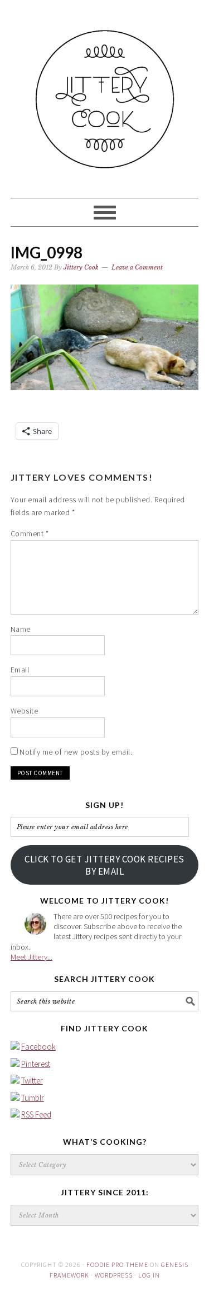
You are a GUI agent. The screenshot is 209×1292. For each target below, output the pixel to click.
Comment (30, 533)
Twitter (32, 1080)
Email (20, 670)
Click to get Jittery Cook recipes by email (104, 865)
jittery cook (105, 94)
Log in (149, 1275)
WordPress (114, 1275)
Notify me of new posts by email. (76, 752)
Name (21, 629)
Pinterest (35, 1064)
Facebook (38, 1046)
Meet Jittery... (31, 957)
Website (24, 711)
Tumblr (32, 1098)
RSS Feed (36, 1114)
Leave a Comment (137, 267)
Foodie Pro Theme (117, 1264)
